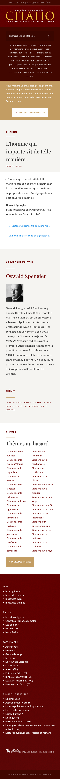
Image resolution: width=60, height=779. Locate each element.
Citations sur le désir (42, 484)
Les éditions (12, 624)
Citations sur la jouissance (14, 532)
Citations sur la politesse (39, 536)
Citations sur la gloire (39, 478)
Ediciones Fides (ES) (16, 673)
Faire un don (12, 628)
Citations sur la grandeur (39, 490)
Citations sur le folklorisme (14, 494)
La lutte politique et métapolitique (24, 706)
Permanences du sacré (18, 721)
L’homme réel (13, 698)
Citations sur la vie (41, 402)
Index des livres (14, 598)
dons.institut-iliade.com (31, 112)
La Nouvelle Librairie (16, 661)
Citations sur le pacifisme (14, 540)
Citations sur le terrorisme (14, 515)
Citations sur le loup (17, 501)
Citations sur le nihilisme (21, 53)
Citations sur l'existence (18, 402)
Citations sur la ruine (42, 509)
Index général (13, 591)
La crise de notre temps (18, 710)
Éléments (10, 650)
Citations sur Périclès (13, 478)
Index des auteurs (15, 595)
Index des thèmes (21, 561)
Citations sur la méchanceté (39, 461)
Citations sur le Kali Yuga (42, 499)
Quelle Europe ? (14, 714)
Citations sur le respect (18, 406)
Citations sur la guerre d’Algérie (15, 461)
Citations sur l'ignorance (13, 507)
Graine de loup (13, 654)
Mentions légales (14, 617)
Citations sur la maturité (14, 523)
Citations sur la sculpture (39, 544)
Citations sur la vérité (31, 57)
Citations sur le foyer (42, 550)
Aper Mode (11, 646)
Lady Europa (12, 665)
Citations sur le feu (41, 529)
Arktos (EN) (11, 669)
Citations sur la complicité (14, 548)
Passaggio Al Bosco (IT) (17, 684)
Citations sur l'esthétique (38, 470)
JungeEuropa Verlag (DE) (18, 676)
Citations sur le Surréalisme (23, 45)
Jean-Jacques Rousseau (19, 65)
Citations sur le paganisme (14, 470)
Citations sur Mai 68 (42, 505)
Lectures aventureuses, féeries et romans (28, 732)
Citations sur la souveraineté (36, 61)
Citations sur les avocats (15, 453)
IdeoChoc (10, 658)
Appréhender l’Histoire (17, 702)
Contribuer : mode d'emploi (20, 621)
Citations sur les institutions (40, 515)
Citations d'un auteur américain (41, 523)
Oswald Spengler (26, 275)
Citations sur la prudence (37, 49)
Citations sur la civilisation (22, 73)
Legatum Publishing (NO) (19, 680)
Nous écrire (11, 632)
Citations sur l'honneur (38, 453)
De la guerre (12, 717)
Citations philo (14, 166)
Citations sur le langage (14, 486)
